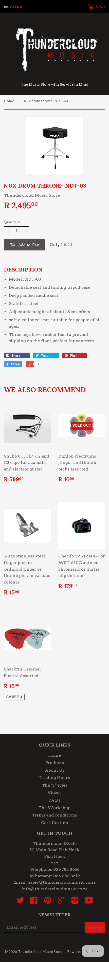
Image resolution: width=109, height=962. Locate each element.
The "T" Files (54, 785)
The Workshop (54, 807)
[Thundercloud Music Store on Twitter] (20, 901)
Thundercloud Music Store (40, 952)
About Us (54, 770)
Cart (100, 6)
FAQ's (54, 800)
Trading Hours (54, 777)
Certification (54, 822)
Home (9, 101)
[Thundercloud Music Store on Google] (61, 901)
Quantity (12, 222)
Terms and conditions (54, 815)
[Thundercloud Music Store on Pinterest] (47, 901)
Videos (55, 792)
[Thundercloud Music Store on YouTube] (89, 901)
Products (54, 762)
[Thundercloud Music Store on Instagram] (75, 901)
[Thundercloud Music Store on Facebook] (34, 901)
